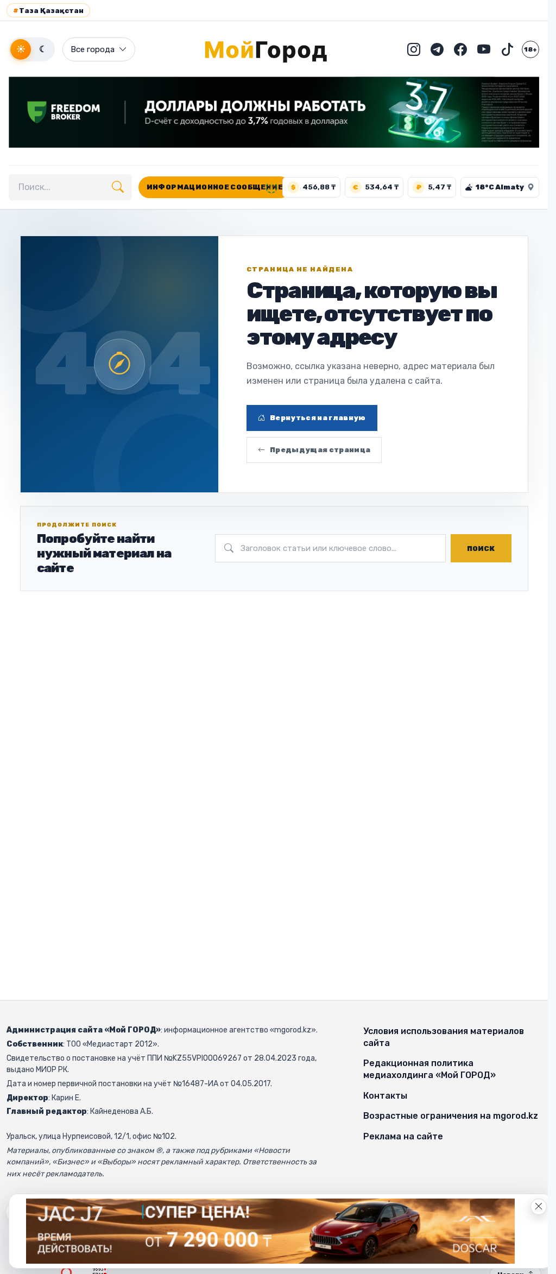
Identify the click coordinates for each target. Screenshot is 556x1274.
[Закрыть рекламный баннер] (538, 1207)
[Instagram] (413, 49)
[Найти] (118, 187)
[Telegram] (437, 49)
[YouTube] (483, 49)
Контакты (385, 1096)
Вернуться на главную (318, 418)
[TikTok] (507, 49)
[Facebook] (460, 49)
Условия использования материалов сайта (443, 1037)
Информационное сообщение (215, 187)
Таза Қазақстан (48, 11)
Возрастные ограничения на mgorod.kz (450, 1116)
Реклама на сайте (403, 1136)
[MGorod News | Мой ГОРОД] (274, 49)
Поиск (481, 548)
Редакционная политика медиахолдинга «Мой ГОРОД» (429, 1069)
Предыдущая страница (320, 450)
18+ (530, 49)
